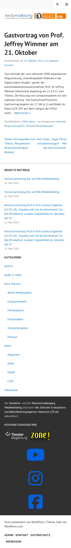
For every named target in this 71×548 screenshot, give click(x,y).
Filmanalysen (15, 310)
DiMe (25, 121)
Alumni (8, 266)
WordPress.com (13, 526)
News (32, 121)
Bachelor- (15, 403)
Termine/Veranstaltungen (39, 125)
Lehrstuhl (61, 121)
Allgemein (13, 354)
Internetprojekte (17, 328)
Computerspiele (17, 301)
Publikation (11, 390)
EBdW (11, 372)
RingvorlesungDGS (14, 125)
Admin (8, 535)
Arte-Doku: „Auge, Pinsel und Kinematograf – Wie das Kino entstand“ (52, 143)
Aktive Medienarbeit (19, 292)
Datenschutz (40, 535)
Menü (66, 4)
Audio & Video (13, 275)
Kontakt (21, 535)
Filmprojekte (15, 319)
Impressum (13, 541)
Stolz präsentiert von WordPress (24, 522)
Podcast (12, 337)
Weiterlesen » (22, 113)
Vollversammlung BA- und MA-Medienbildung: (32, 178)
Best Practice (12, 283)
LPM (10, 381)
